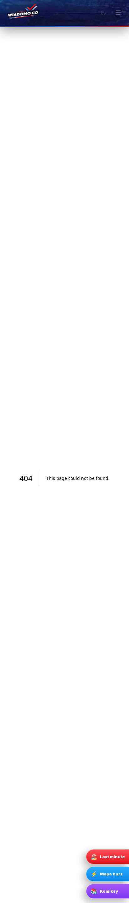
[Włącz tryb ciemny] (103, 12)
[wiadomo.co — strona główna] (22, 13)
